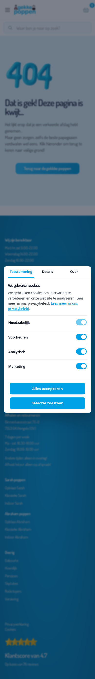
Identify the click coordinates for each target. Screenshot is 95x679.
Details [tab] (47, 271)
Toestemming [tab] (21, 271)
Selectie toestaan (48, 402)
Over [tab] (74, 271)
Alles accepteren (47, 388)
